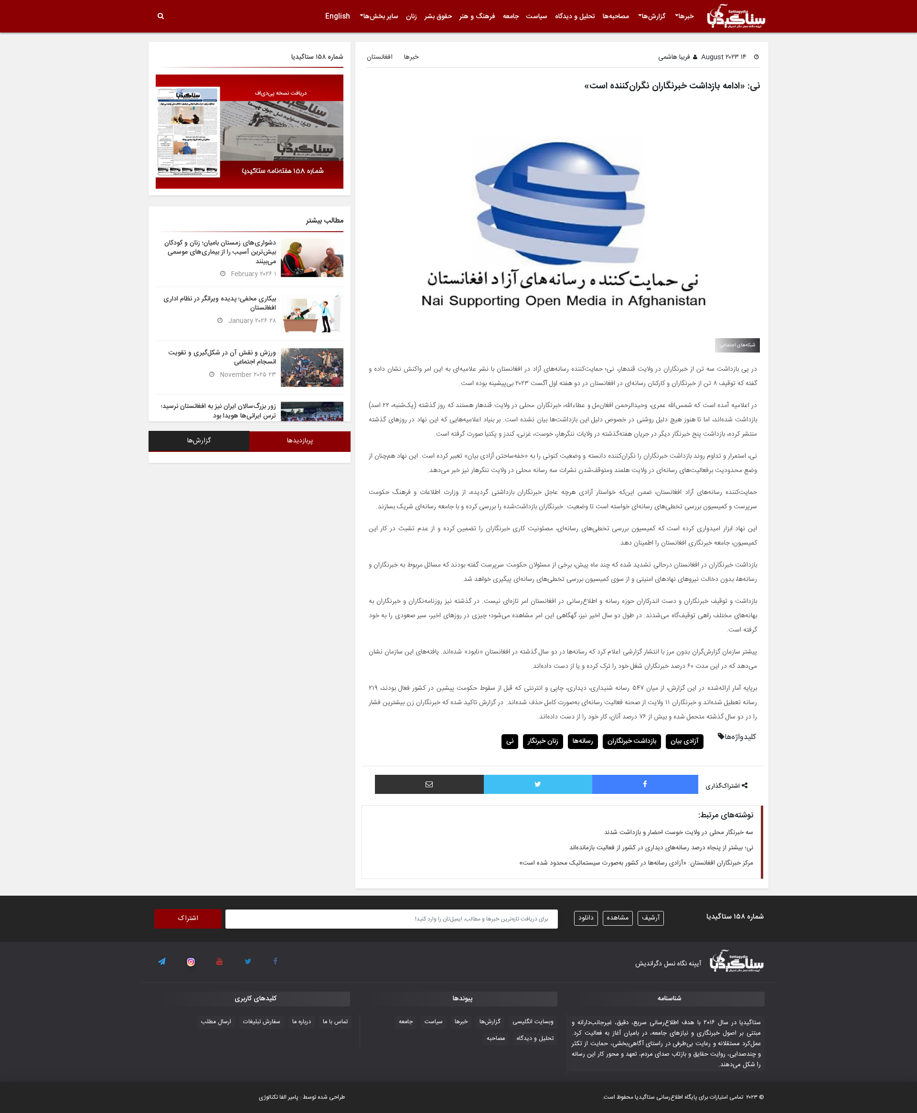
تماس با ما (335, 1022)
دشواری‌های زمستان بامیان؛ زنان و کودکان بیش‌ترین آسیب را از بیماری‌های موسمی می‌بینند (220, 252)
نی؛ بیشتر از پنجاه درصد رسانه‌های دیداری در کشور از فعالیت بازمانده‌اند (661, 848)
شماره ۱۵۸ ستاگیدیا (317, 57)
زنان (411, 16)
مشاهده (618, 918)
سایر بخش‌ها (380, 16)
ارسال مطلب (216, 1022)
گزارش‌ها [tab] (199, 441)
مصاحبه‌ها (616, 16)
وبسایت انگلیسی (533, 1022)
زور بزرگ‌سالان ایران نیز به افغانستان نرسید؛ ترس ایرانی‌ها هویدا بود (218, 411)
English (337, 16)
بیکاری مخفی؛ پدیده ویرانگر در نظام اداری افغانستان (219, 303)
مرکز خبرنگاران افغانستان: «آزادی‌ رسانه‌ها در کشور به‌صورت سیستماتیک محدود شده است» (636, 863)
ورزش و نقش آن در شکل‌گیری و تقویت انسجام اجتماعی (222, 357)
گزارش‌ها (653, 16)
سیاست (536, 16)
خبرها (686, 16)
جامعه (511, 16)
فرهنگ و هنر (477, 16)
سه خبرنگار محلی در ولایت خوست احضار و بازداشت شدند (678, 832)
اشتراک (188, 918)
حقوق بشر (438, 16)
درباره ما (301, 1022)
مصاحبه (496, 1039)
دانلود (586, 918)
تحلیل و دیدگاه (575, 16)
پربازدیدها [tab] (300, 441)
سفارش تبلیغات (261, 1022)
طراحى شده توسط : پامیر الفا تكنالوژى (302, 1097)
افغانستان (380, 58)
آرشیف (651, 918)
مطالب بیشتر (324, 221)
